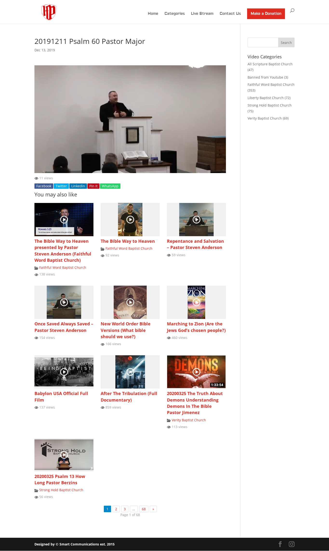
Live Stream (202, 14)
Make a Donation (266, 13)
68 (144, 509)
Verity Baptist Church (189, 420)
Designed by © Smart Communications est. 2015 (74, 544)
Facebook (43, 186)
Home (153, 14)
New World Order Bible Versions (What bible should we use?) (126, 330)
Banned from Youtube (265, 77)
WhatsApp (110, 186)
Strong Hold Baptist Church (61, 490)
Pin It (93, 186)
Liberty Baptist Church (266, 97)
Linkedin (78, 186)
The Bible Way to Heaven (128, 241)
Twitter (61, 186)
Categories (174, 14)
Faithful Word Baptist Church (62, 267)
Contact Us (230, 14)
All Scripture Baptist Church (270, 64)
